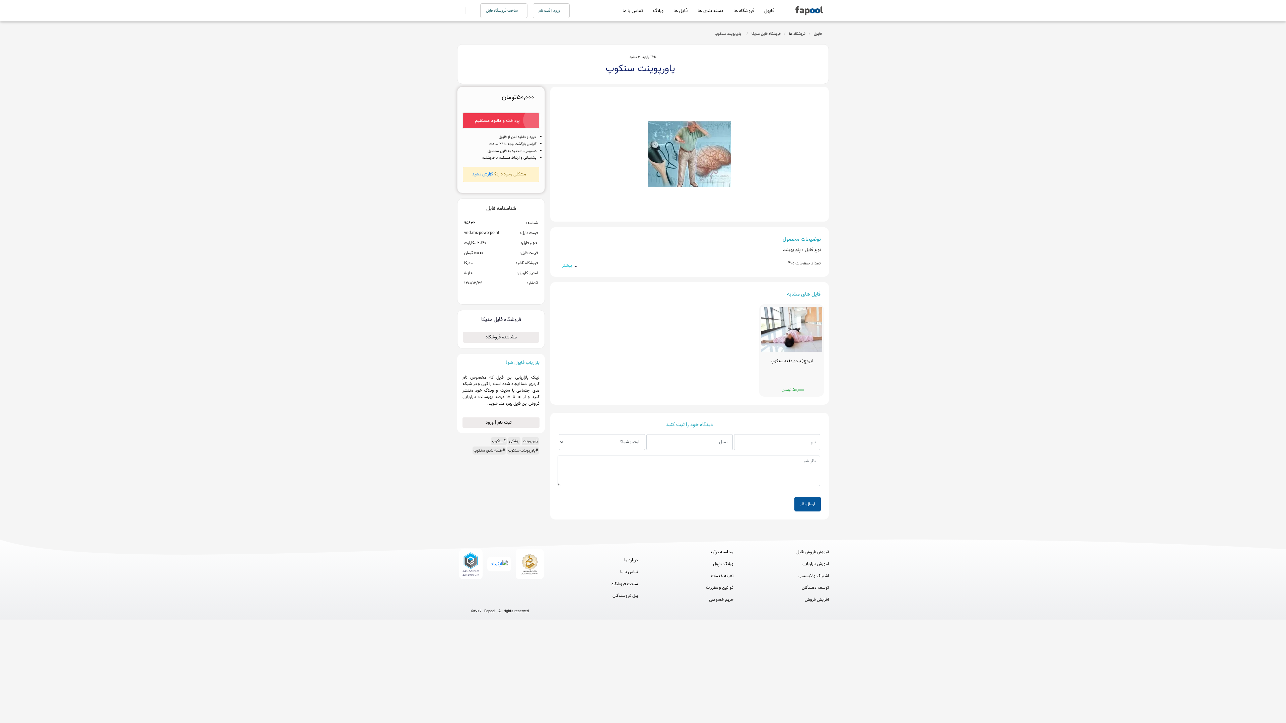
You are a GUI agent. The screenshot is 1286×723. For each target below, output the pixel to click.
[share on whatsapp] (501, 294)
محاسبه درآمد (721, 552)
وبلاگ (658, 10)
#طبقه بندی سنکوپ (489, 450)
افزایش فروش (817, 599)
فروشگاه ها (743, 10)
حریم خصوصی (721, 599)
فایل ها (680, 10)
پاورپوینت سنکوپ (729, 34)
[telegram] (487, 600)
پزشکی (514, 441)
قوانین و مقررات (719, 587)
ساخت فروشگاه (625, 584)
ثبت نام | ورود (499, 422)
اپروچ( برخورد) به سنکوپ (792, 361)
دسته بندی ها (710, 10)
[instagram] (500, 600)
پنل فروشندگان (625, 595)
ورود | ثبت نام (550, 10)
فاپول (769, 10)
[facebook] (475, 600)
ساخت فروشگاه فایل (502, 10)
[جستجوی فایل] (468, 10)
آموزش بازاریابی (815, 564)
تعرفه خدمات (722, 576)
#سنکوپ (499, 441)
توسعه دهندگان (815, 587)
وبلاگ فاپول (723, 564)
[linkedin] (524, 600)
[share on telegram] (492, 294)
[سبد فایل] (459, 11)
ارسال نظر (807, 504)
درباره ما (631, 560)
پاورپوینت (530, 441)
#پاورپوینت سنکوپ (523, 450)
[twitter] (512, 600)
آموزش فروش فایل (812, 552)
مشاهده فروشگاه (501, 337)
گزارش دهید (482, 174)
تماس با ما (633, 10)
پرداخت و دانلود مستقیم (497, 121)
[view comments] (509, 294)
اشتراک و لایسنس (813, 576)
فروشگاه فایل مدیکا (766, 34)
